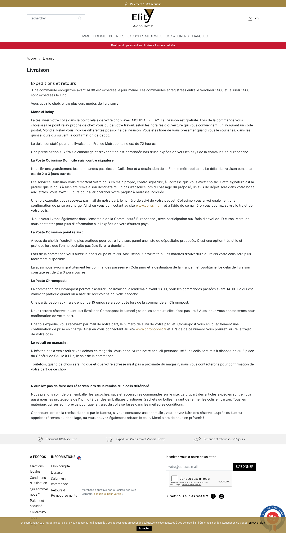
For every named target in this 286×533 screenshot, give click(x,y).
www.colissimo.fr (149, 205)
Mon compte (60, 466)
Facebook (213, 496)
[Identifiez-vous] (250, 18)
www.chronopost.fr (151, 329)
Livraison (57, 472)
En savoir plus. (257, 522)
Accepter (144, 528)
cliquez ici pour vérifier (108, 493)
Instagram (221, 496)
